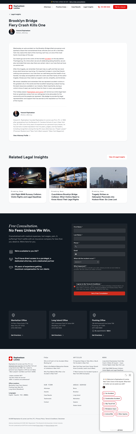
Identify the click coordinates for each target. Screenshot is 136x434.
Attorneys (47, 388)
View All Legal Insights (117, 157)
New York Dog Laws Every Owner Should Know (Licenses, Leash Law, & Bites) (85, 367)
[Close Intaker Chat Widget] (129, 375)
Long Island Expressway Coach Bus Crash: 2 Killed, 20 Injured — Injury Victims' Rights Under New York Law (113, 363)
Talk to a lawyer (120, 7)
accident (48, 59)
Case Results (75, 7)
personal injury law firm (16, 366)
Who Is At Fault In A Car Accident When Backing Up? (56, 362)
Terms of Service (50, 425)
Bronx (75, 388)
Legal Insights (88, 7)
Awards (46, 391)
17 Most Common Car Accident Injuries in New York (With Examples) (85, 372)
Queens (75, 402)
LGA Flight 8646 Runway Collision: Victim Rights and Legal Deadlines (112, 369)
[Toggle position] (126, 375)
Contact (46, 402)
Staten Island (77, 405)
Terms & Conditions (51, 418)
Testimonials (47, 398)
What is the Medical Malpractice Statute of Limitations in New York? (56, 367)
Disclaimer (61, 418)
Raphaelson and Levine (35, 92)
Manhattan (76, 398)
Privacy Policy (40, 418)
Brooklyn (75, 391)
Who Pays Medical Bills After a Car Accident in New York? (54, 372)
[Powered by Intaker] (120, 430)
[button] (48, 7)
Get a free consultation (77, 2)
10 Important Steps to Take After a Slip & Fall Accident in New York (85, 362)
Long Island (76, 395)
